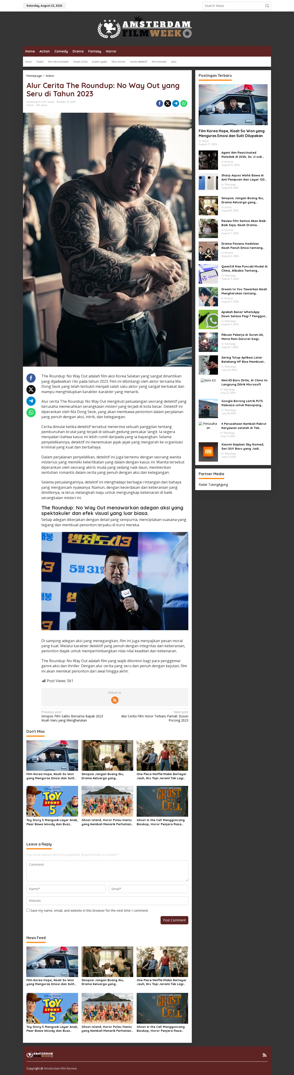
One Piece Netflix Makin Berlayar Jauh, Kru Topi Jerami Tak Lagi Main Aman (162, 776)
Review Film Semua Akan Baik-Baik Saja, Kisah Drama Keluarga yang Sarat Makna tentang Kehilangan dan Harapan (244, 223)
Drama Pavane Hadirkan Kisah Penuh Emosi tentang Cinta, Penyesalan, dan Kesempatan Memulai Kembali (244, 246)
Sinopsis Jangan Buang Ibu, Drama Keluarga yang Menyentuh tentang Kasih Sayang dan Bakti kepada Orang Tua (107, 776)
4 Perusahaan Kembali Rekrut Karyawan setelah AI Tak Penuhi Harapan (243, 426)
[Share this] (159, 103)
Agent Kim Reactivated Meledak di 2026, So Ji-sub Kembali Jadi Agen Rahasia (242, 155)
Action (30, 105)
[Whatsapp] (183, 103)
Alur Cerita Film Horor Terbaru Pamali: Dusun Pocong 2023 (154, 716)
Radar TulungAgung (213, 484)
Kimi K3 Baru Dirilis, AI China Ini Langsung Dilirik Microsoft (244, 382)
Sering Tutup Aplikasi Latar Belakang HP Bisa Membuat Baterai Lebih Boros (242, 360)
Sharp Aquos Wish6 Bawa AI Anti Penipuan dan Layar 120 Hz (243, 177)
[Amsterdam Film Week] (147, 28)
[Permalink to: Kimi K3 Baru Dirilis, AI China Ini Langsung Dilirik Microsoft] (208, 380)
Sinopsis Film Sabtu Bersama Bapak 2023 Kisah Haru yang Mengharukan (72, 716)
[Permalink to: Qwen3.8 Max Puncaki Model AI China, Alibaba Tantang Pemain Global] (208, 273)
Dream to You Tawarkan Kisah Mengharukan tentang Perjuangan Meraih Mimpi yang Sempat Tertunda (244, 291)
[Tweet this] (167, 103)
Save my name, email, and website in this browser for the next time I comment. (89, 910)
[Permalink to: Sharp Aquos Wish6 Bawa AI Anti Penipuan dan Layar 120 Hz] (208, 182)
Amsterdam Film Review (60, 1068)
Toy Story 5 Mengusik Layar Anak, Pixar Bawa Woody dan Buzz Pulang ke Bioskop (52, 822)
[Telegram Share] (175, 103)
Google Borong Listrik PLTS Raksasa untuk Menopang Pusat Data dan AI (242, 403)
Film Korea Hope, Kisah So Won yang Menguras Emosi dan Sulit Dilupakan (50, 776)
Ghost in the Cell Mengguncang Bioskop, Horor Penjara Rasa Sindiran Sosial (161, 822)
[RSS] (115, 700)
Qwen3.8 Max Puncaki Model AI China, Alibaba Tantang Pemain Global (244, 268)
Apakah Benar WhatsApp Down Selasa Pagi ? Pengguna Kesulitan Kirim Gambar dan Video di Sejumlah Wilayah (244, 314)
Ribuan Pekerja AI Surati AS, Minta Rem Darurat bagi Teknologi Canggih (242, 337)
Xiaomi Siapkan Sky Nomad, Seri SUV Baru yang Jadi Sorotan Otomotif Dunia (242, 447)
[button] (267, 6)
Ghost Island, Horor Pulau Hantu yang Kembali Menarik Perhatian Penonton (107, 822)
